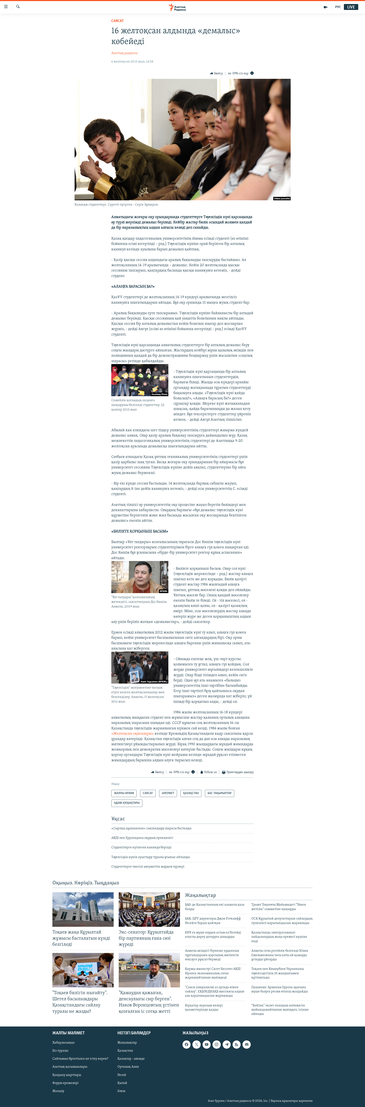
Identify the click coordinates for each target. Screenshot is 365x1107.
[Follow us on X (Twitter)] (196, 1044)
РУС (338, 7)
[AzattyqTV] (325, 7)
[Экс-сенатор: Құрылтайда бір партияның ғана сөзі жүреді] (149, 909)
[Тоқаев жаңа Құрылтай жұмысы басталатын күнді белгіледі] (83, 909)
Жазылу (58, 1091)
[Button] (216, 73)
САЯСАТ (117, 21)
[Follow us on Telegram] (227, 1044)
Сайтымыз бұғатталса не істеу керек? (80, 1059)
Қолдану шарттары (66, 1075)
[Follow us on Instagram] (216, 1044)
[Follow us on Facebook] (186, 1044)
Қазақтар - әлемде (131, 1059)
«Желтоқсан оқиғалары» (132, 734)
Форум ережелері (65, 1083)
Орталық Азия (128, 1067)
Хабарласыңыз (63, 1042)
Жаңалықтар (127, 1042)
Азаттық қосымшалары (69, 1067)
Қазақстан (125, 1050)
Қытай (122, 1083)
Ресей (121, 1075)
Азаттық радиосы (124, 53)
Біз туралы (60, 1050)
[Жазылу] (246, 1044)
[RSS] (237, 1044)
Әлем (121, 1091)
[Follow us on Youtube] (207, 1044)
